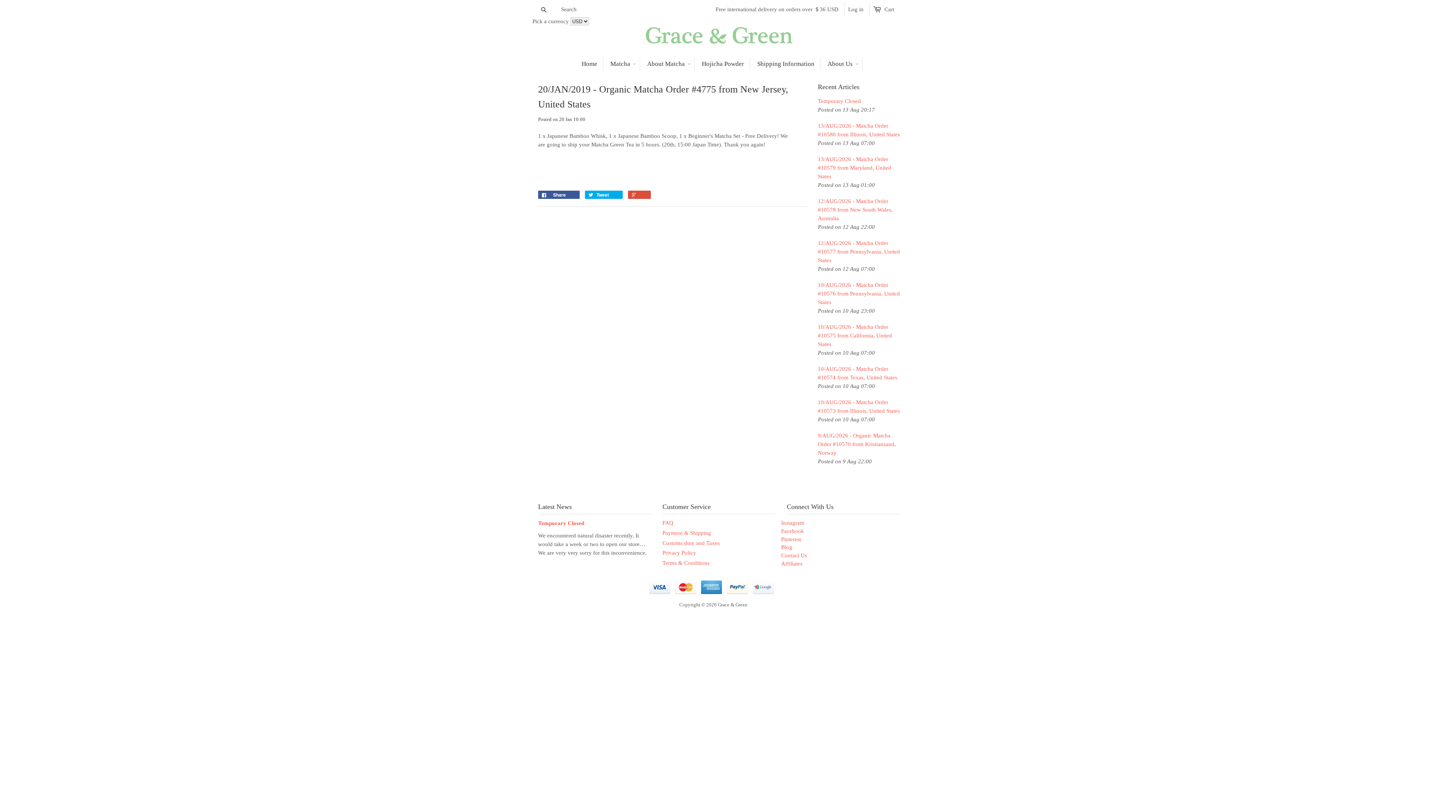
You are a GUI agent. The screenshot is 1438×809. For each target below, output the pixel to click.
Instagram (792, 523)
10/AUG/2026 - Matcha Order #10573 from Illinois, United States (859, 406)
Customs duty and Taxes (691, 543)
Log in (856, 9)
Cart (889, 9)
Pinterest (791, 539)
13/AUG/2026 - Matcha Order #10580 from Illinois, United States (859, 130)
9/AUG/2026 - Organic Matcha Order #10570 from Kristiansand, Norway (857, 444)
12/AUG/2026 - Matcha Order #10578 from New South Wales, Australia (855, 209)
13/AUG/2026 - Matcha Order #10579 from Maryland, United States (854, 167)
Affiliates (792, 564)
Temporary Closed (839, 101)
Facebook (792, 531)
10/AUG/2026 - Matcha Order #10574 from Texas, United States (857, 373)
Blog (786, 547)
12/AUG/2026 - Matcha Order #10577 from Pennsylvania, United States (859, 251)
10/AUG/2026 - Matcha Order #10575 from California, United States (855, 335)
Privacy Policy (679, 553)
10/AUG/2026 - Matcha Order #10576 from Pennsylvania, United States (859, 293)
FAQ (667, 523)
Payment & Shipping (686, 533)
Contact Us (794, 555)
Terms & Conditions (686, 563)
